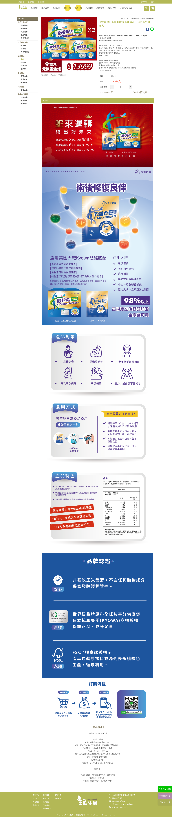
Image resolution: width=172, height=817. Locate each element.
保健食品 (24, 97)
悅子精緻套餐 (23, 42)
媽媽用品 (21, 56)
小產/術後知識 (126, 8)
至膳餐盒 (24, 34)
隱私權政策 (47, 808)
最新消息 (56, 8)
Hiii (113, 814)
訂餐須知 (21, 2)
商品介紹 (78, 8)
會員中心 (144, 2)
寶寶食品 (24, 76)
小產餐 (23, 48)
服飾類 (23, 68)
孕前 (22, 59)
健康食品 (24, 103)
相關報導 (100, 8)
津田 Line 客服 (165, 789)
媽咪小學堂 (112, 8)
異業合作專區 (23, 94)
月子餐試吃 (25, 38)
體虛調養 (24, 28)
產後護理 (24, 100)
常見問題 (31, 2)
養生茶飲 (24, 89)
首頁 (122, 18)
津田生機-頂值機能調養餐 (76, 814)
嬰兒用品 (21, 72)
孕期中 (23, 62)
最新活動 (34, 8)
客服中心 (36, 795)
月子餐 (23, 45)
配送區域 (58, 798)
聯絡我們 (41, 2)
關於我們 (45, 8)
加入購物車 (141, 92)
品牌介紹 (46, 798)
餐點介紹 (67, 8)
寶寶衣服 (24, 79)
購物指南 (58, 795)
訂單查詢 (36, 798)
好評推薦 (89, 8)
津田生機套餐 (23, 22)
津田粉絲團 (165, 802)
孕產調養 (24, 25)
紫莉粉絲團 (165, 795)
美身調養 (24, 31)
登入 (152, 2)
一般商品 (21, 86)
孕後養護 (24, 65)
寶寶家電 (24, 82)
